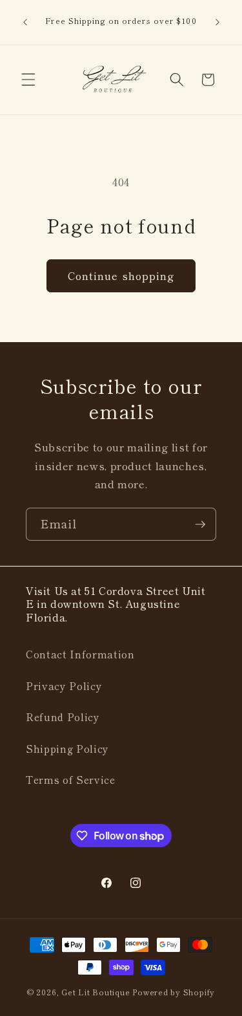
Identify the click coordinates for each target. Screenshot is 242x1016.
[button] (28, 79)
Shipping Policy (67, 748)
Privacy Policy (64, 685)
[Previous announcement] (25, 22)
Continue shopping (121, 275)
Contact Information (80, 654)
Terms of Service (71, 779)
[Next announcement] (217, 22)
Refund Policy (63, 716)
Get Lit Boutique (95, 991)
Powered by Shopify (173, 991)
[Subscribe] (200, 524)
